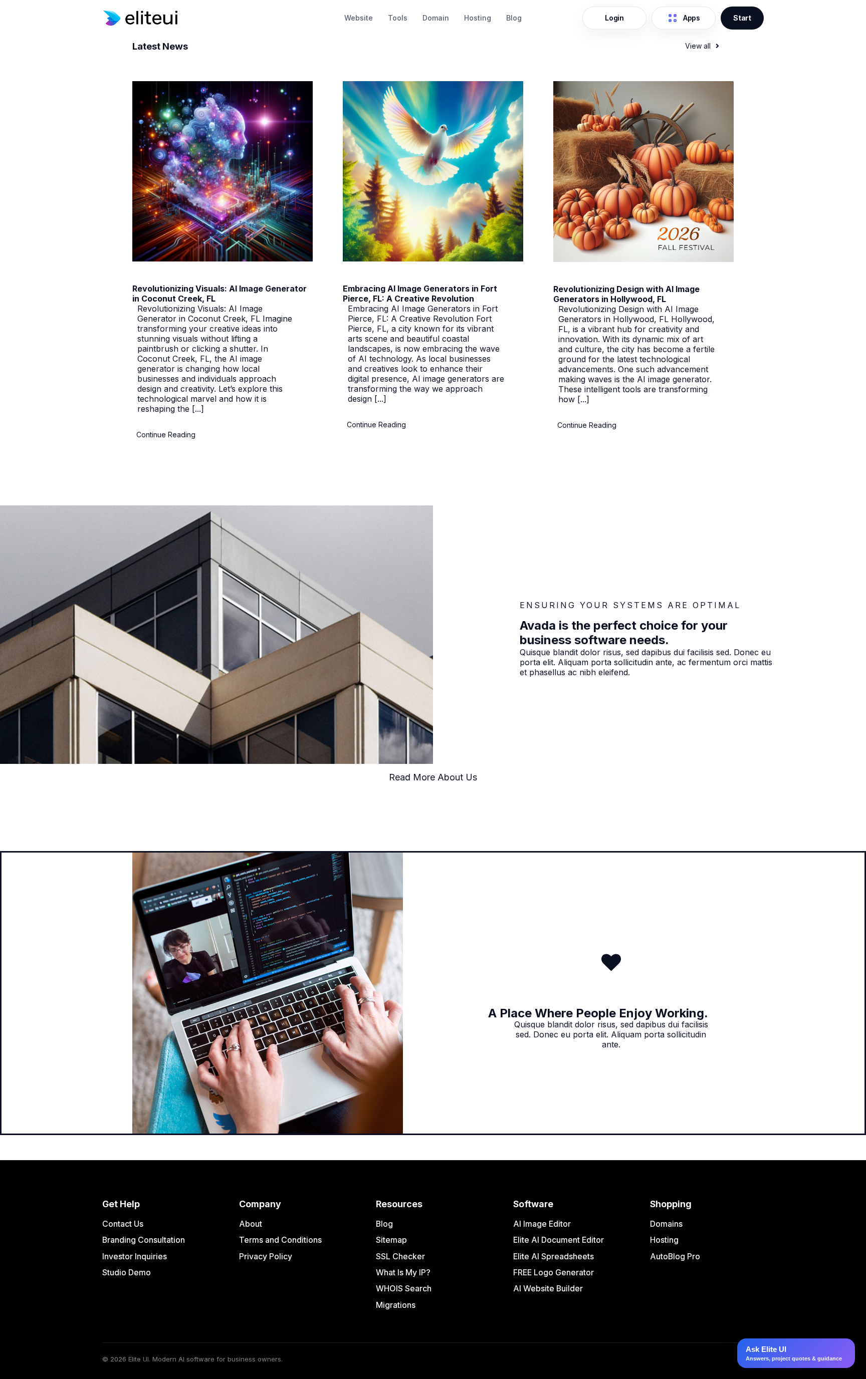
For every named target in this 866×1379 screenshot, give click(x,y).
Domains (666, 1224)
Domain (435, 18)
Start (742, 18)
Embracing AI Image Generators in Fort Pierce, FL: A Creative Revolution (420, 294)
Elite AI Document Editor (558, 1240)
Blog (514, 18)
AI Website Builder (548, 1288)
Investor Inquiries (134, 1256)
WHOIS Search (403, 1288)
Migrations (395, 1305)
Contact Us (122, 1224)
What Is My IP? (403, 1272)
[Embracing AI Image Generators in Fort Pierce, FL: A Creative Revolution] (433, 258)
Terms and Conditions (280, 1240)
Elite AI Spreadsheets (553, 1256)
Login (614, 18)
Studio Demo (126, 1272)
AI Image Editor (542, 1224)
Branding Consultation (143, 1240)
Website (358, 18)
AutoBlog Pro (675, 1256)
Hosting (477, 18)
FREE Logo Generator (553, 1272)
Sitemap (391, 1240)
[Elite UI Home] (217, 18)
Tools (397, 18)
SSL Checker (400, 1256)
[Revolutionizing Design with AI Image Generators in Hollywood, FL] (643, 259)
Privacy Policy (265, 1256)
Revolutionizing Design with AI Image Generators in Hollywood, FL (626, 294)
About (250, 1224)
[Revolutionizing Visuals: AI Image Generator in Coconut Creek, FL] (222, 258)
